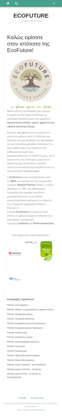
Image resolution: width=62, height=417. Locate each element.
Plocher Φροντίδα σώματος (20, 360)
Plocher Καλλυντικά (17, 332)
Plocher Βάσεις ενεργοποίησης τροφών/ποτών (30, 309)
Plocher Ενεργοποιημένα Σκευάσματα (26, 323)
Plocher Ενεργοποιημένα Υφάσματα (25, 327)
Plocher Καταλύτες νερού (20, 337)
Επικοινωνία (37, 398)
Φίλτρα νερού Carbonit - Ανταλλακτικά (26, 364)
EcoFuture (31, 15)
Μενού (15, 3)
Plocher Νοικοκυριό (17, 350)
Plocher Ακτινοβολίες (17, 305)
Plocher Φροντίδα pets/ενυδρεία (23, 355)
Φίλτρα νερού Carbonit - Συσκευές (24, 369)
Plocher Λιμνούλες (16, 346)
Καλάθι (22, 398)
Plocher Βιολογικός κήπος (20, 314)
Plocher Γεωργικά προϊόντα (20, 318)
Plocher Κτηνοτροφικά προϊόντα (23, 341)
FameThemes (39, 410)
